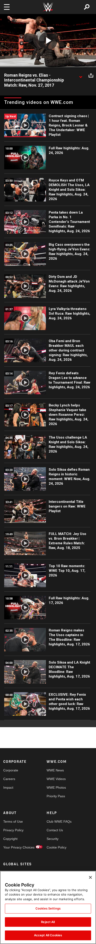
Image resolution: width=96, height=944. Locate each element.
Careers (9, 779)
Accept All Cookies (48, 935)
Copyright (10, 839)
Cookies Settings (48, 908)
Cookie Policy (56, 847)
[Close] (90, 877)
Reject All (48, 922)
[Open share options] (91, 75)
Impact (8, 787)
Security (52, 839)
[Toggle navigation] (6, 7)
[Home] (48, 7)
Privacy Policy (13, 830)
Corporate (10, 770)
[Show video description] (80, 75)
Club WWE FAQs (57, 821)
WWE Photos (56, 787)
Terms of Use (13, 821)
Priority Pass (56, 796)
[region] (48, 907)
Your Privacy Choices (14, 847)
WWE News (55, 770)
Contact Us (55, 830)
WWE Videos (56, 779)
